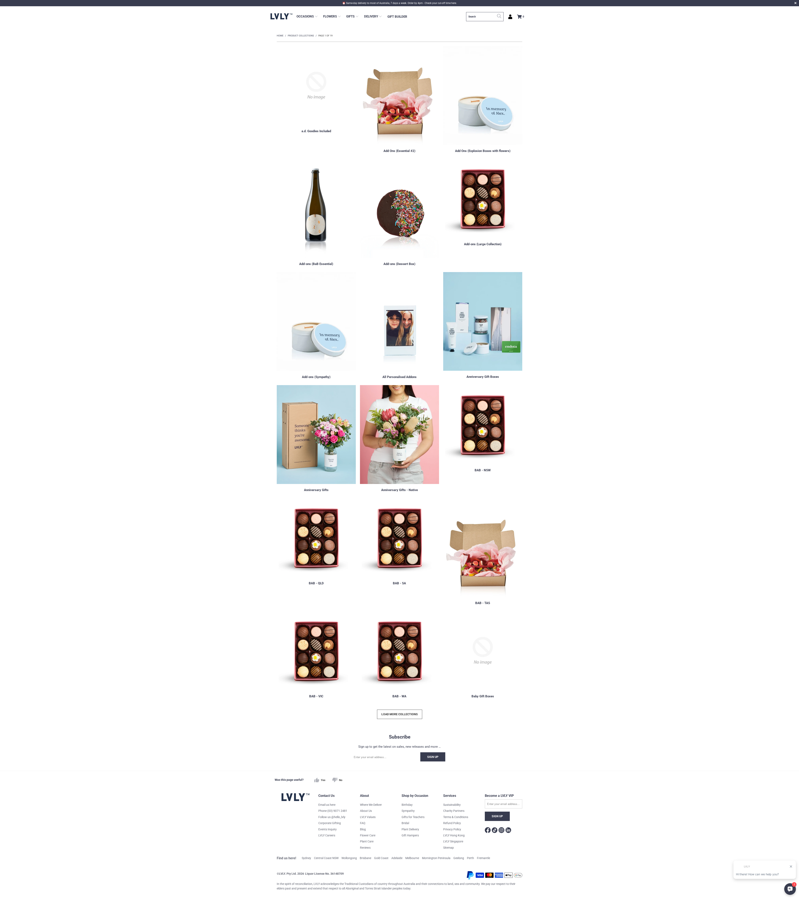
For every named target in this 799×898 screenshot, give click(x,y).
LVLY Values (368, 817)
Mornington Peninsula (436, 858)
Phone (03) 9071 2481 (332, 810)
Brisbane (365, 858)
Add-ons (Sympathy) (316, 326)
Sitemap (448, 847)
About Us (366, 810)
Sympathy (408, 810)
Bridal (405, 823)
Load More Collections (399, 714)
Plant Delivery (410, 829)
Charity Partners (453, 810)
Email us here (326, 804)
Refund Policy (452, 823)
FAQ (362, 823)
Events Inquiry (327, 829)
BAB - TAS (482, 552)
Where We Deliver (371, 804)
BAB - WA (399, 655)
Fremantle (483, 858)
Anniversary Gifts (316, 439)
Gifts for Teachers (413, 817)
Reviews (365, 847)
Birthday (407, 804)
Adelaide (396, 858)
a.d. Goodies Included (316, 100)
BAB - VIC (316, 655)
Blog (363, 829)
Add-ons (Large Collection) (482, 213)
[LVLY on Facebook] (488, 830)
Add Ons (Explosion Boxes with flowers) (482, 100)
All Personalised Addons (399, 326)
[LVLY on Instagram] (501, 830)
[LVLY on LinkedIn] (508, 830)
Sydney (306, 858)
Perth (470, 858)
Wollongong (349, 858)
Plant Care (366, 841)
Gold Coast (381, 858)
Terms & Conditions (455, 817)
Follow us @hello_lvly (331, 817)
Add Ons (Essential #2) (399, 100)
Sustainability (452, 804)
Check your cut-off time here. (441, 3)
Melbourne (412, 858)
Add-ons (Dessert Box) (399, 213)
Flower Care (367, 835)
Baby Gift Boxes (482, 655)
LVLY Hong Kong (454, 835)
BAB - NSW (482, 439)
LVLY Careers (326, 835)
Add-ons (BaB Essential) (316, 213)
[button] (307, 16)
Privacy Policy (452, 829)
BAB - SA (399, 552)
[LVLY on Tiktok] (495, 830)
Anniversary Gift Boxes (482, 326)
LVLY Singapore (453, 841)
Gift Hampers (410, 835)
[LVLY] (281, 16)
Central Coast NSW (326, 858)
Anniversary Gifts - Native (399, 439)
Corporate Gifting (329, 823)
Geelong (458, 858)
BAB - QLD (316, 552)
